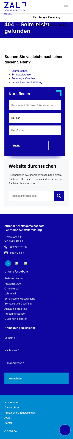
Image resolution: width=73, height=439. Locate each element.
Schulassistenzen (22, 74)
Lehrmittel (10, 293)
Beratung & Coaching (46, 17)
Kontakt (8, 422)
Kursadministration (15, 313)
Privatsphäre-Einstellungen (19, 412)
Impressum (11, 402)
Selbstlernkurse (13, 278)
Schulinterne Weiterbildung (50, 25)
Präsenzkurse (12, 283)
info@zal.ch (17, 252)
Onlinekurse (11, 288)
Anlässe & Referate (15, 308)
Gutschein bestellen (15, 318)
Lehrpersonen (19, 70)
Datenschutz (11, 407)
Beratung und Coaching (18, 303)
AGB (7, 417)
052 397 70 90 (18, 247)
